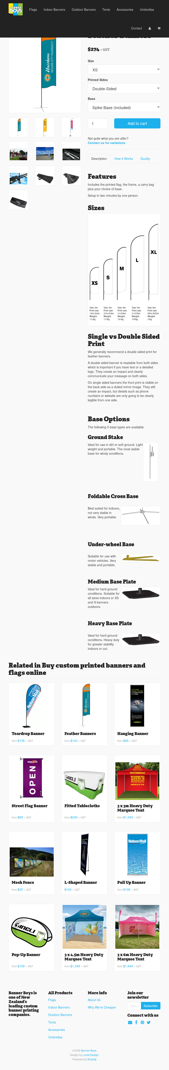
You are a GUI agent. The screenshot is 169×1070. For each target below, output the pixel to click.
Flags (33, 9)
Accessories (125, 9)
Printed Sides (98, 79)
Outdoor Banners (84, 9)
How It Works (123, 158)
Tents (106, 9)
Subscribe (151, 1005)
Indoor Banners (54, 9)
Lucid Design (91, 1055)
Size (91, 61)
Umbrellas (147, 9)
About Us (94, 1000)
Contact (136, 28)
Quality (145, 158)
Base (91, 98)
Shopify (91, 1059)
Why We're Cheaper (102, 1007)
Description (99, 158)
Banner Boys (88, 1050)
